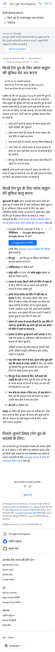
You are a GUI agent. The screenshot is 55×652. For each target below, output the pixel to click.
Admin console (9, 592)
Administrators (12, 13)
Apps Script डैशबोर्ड (11, 597)
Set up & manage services (25, 18)
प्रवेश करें (47, 3)
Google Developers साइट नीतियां (28, 513)
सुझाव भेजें (27, 495)
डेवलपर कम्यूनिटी (9, 620)
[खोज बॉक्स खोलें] (40, 3)
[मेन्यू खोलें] (5, 3)
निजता (10, 638)
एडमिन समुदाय (8, 615)
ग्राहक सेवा (6, 625)
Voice (11, 22)
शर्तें (3, 638)
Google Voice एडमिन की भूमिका (34, 249)
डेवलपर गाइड (7, 570)
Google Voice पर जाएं (22, 242)
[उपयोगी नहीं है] (30, 486)
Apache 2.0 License (19, 510)
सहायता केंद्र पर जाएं (10, 565)
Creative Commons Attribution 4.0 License (20, 507)
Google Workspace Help (13, 58)
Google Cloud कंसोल (11, 602)
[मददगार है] (25, 486)
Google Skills (8, 579)
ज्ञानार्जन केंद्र (7, 574)
